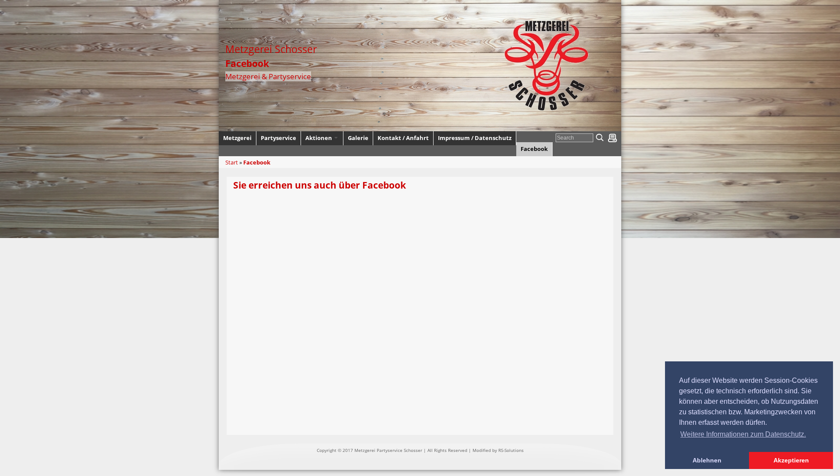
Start (231, 162)
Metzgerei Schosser (271, 49)
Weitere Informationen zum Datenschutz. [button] (743, 434)
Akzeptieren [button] (791, 460)
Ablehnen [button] (707, 460)
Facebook (256, 162)
